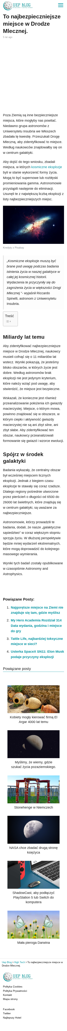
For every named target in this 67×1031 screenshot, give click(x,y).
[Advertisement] (33, 75)
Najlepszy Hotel (12, 1017)
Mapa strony (10, 999)
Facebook (9, 1009)
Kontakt (7, 994)
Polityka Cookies (12, 986)
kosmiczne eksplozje (46, 167)
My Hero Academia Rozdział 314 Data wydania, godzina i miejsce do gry (36, 625)
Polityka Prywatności (15, 990)
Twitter (7, 1013)
